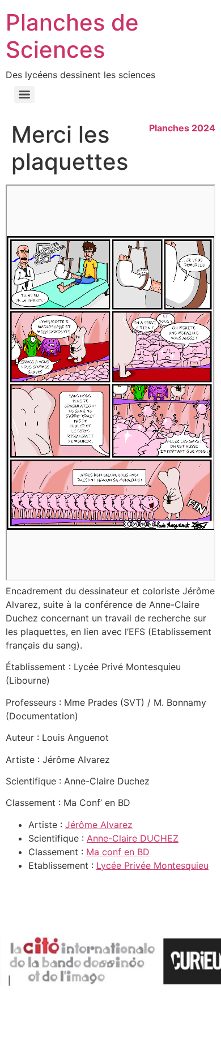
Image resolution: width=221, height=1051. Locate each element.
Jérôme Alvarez (99, 824)
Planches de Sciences (72, 35)
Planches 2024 (182, 128)
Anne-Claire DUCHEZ (132, 838)
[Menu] (24, 94)
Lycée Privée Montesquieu (152, 865)
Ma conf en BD (118, 851)
